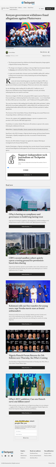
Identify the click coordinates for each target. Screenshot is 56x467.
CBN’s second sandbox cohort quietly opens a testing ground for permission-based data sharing (26, 260)
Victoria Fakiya (12, 52)
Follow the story (26, 226)
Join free (26, 438)
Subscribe (48, 8)
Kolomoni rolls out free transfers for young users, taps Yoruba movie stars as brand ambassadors (28, 308)
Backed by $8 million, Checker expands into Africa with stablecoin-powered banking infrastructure (31, 129)
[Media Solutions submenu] (17, 9)
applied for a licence (26, 118)
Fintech (48, 55)
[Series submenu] (26, 7)
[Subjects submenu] (22, 7)
